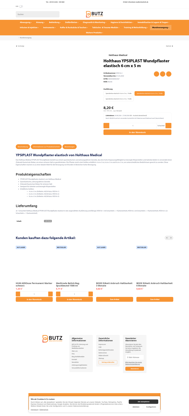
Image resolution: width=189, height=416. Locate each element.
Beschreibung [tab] (23, 147)
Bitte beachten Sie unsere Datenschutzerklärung (133, 363)
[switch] (21, 6)
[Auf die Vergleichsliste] (162, 74)
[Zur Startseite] (94, 14)
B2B (17, 6)
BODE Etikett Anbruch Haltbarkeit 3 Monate (114, 284)
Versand (119, 111)
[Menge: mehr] (168, 125)
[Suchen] (57, 14)
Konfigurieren (151, 407)
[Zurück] (167, 238)
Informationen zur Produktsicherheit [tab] (46, 147)
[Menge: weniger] (106, 125)
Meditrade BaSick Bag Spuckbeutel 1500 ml (67, 284)
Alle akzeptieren (143, 402)
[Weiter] (171, 238)
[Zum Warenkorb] (170, 14)
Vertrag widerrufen (108, 362)
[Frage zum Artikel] (168, 74)
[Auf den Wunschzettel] (156, 74)
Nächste (168, 46)
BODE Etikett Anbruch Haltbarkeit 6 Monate (154, 284)
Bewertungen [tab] (70, 147)
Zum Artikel (114, 299)
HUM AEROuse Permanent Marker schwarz (34, 284)
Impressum (34, 409)
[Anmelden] (164, 14)
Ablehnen (136, 407)
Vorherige (21, 46)
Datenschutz (44, 409)
